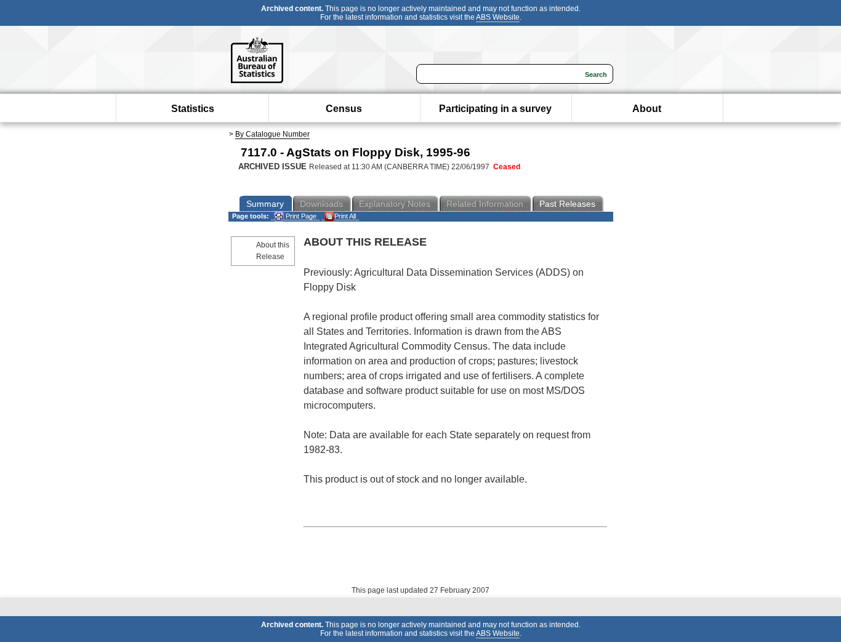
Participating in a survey (495, 108)
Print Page (300, 216)
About (646, 108)
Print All (345, 216)
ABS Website (498, 17)
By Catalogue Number (272, 134)
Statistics (192, 108)
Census (344, 108)
